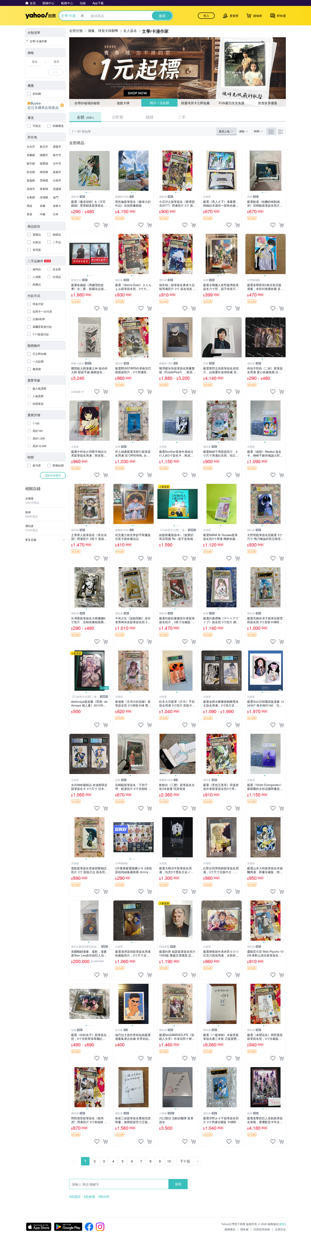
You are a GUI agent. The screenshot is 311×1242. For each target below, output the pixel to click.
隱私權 (244, 1229)
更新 (282, 1224)
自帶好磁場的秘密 (87, 103)
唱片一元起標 (159, 103)
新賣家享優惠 (267, 103)
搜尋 (178, 1184)
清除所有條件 (53, 475)
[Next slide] (107, 170)
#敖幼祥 (104, 1196)
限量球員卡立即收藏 (195, 102)
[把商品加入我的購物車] (105, 225)
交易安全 (280, 1229)
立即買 (117, 117)
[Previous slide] (72, 170)
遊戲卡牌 (123, 103)
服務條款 (229, 1229)
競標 (149, 117)
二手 (182, 117)
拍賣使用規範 (261, 1229)
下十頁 (185, 1161)
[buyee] (45, 105)
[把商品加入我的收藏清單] (96, 225)
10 (169, 1161)
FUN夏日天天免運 (231, 103)
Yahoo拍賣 (40, 16)
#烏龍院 (74, 1196)
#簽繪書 (89, 1196)
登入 (206, 16)
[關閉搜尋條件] (82, 15)
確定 (55, 72)
